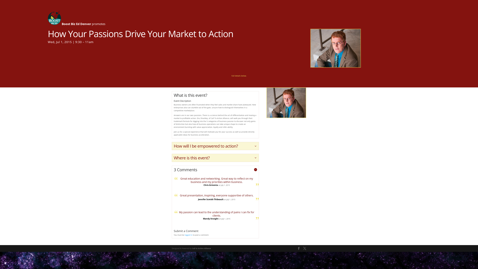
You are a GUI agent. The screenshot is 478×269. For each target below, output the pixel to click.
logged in (188, 235)
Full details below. (239, 76)
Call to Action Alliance (201, 248)
